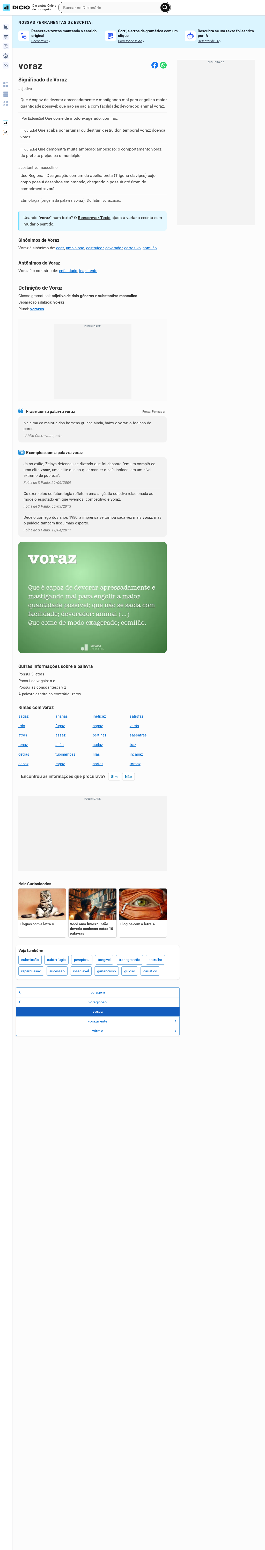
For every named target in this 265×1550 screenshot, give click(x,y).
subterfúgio (56, 960)
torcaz (135, 764)
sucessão (57, 971)
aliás (59, 744)
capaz (98, 726)
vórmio (97, 1031)
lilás (96, 754)
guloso (129, 971)
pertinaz (99, 735)
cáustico (150, 971)
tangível (104, 960)
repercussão (31, 971)
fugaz (60, 726)
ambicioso (75, 248)
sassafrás (138, 735)
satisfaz (136, 716)
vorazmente (97, 1021)
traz (133, 744)
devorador (113, 248)
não (128, 776)
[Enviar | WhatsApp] (163, 65)
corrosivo (132, 248)
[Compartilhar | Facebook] (154, 65)
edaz (60, 248)
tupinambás (65, 754)
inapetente (88, 270)
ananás (61, 716)
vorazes (37, 309)
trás (21, 726)
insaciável (81, 971)
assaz (60, 735)
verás (134, 726)
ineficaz (99, 716)
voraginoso (98, 1002)
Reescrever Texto (94, 217)
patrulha (155, 960)
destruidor (95, 248)
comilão (150, 248)
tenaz (23, 744)
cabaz (23, 764)
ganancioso (106, 971)
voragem (98, 992)
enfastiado (68, 270)
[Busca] (165, 7)
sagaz (23, 716)
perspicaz (82, 960)
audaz (98, 744)
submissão (30, 960)
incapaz (136, 754)
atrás (22, 735)
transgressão (129, 960)
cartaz (98, 764)
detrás (23, 754)
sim (114, 776)
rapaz (60, 764)
